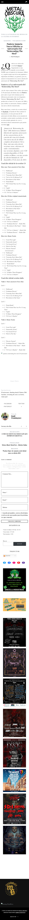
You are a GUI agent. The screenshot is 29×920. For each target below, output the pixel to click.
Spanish (7, 555)
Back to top (13, 916)
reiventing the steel (12, 394)
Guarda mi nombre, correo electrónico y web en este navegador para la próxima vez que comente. (14, 515)
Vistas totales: (6, 532)
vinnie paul (4, 397)
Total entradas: (7, 534)
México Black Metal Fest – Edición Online (14, 444)
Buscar (5, 541)
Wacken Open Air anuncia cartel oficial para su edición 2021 (14, 451)
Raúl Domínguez (15, 56)
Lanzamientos (7, 40)
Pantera (20, 66)
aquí (8, 124)
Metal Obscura (23, 910)
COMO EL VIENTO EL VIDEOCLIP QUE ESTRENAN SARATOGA (14, 435)
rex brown (21, 394)
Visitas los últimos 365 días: (10, 529)
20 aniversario (5, 392)
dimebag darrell (14, 392)
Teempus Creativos (20, 912)
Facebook (5, 111)
